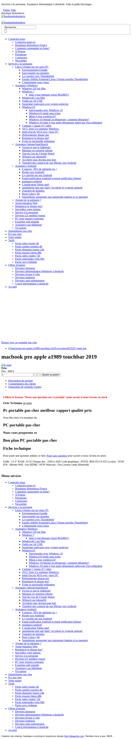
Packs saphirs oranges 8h (28, 246)
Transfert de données (33, 190)
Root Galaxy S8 (31, 193)
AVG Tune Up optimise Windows (40, 128)
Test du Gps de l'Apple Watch (38, 153)
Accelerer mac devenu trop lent (39, 159)
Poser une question (57, 455)
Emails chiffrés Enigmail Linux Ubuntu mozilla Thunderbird (55, 79)
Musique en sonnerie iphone (37, 150)
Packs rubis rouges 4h (27, 243)
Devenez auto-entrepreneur (30, 280)
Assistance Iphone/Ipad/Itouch (31, 144)
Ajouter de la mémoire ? (28, 200)
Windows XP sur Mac (34, 88)
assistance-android (32, 181)
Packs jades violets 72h (27, 255)
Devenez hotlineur (25, 277)
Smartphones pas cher (20, 231)
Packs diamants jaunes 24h (29, 249)
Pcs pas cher (15, 234)
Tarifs (11, 240)
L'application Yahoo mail (35, 184)
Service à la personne (26, 212)
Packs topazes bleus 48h (28, 252)
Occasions (20, 227)
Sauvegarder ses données (35, 73)
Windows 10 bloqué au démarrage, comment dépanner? (59, 119)
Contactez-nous (16, 39)
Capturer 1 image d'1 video (36, 125)
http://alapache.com (74, 736)
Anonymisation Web (26, 203)
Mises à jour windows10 (42, 116)
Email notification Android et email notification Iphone (51, 178)
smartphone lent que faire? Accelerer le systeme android (52, 187)
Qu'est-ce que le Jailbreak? (36, 147)
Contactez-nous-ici (25, 42)
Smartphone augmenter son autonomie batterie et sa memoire (55, 196)
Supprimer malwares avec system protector (45, 104)
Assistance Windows (26, 85)
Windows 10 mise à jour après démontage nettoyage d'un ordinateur (65, 122)
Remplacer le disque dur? (36, 138)
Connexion (21, 57)
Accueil (12, 286)
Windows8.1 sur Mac (33, 97)
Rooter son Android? (33, 172)
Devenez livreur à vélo (27, 274)
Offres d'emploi (16, 265)
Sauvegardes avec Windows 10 (46, 110)
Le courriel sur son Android (37, 175)
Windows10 (28, 107)
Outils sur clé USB (32, 100)
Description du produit (20, 380)
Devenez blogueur (25, 268)
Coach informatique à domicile (31, 283)
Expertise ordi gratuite (27, 221)
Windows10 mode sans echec (45, 113)
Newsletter (21, 60)
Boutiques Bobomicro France (31, 45)
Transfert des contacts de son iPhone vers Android (49, 162)
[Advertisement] (66, 315)
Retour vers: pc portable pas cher (19, 342)
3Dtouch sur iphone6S (34, 156)
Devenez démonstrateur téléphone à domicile (39, 271)
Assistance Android (25, 165)
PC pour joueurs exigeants (29, 218)
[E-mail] (6, 365)
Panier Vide (9, 10)
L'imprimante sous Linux (35, 82)
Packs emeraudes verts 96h (29, 258)
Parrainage (21, 54)
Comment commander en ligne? (32, 48)
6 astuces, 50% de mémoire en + (39, 169)
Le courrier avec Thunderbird (38, 76)
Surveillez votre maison (28, 209)
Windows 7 (28, 91)
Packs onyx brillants (26, 261)
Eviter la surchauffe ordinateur (38, 141)
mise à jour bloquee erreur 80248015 (49, 94)
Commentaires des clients (22, 383)
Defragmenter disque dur (35, 135)
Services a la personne (20, 63)
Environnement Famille (34, 69)
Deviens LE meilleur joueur (30, 215)
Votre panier (14, 237)
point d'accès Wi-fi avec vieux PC (40, 131)
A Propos (20, 51)
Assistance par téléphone (28, 224)
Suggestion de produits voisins (24, 386)
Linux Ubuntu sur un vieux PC (32, 66)
